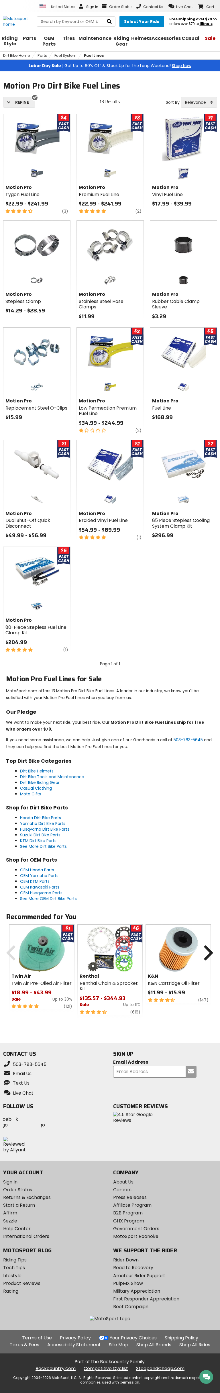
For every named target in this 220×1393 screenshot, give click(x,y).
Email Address (130, 1062)
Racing (10, 1291)
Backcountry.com (56, 1368)
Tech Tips (14, 1267)
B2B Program (128, 1213)
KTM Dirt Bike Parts (38, 841)
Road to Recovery (133, 1267)
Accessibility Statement (74, 1344)
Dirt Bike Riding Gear (40, 782)
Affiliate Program (132, 1205)
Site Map (118, 1344)
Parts (42, 55)
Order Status (17, 1189)
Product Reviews (21, 1283)
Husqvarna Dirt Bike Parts (44, 829)
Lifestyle (12, 1275)
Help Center (17, 1228)
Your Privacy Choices (133, 1338)
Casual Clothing (36, 788)
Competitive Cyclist (106, 1368)
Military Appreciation (136, 1291)
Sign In (10, 1182)
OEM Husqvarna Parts (41, 893)
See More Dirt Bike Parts (43, 846)
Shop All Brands (153, 1344)
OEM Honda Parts (37, 870)
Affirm (10, 1213)
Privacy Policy (75, 1338)
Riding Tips (15, 1260)
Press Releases (130, 1197)
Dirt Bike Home (16, 55)
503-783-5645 (188, 740)
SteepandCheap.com (160, 1368)
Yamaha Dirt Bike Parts (42, 823)
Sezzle (10, 1221)
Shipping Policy (181, 1338)
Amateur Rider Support (139, 1275)
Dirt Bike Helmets (37, 771)
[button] (181, 6)
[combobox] (199, 102)
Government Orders (136, 1228)
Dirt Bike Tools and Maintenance (52, 777)
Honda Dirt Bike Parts (40, 818)
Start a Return (19, 1205)
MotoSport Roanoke (135, 1236)
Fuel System (65, 55)
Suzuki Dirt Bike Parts (40, 835)
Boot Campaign (130, 1306)
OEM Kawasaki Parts (39, 887)
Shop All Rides (194, 1344)
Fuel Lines (94, 55)
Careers (122, 1189)
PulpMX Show (128, 1283)
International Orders (26, 1236)
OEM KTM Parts (35, 881)
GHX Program (128, 1221)
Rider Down (126, 1260)
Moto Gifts (30, 794)
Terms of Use (37, 1338)
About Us (123, 1182)
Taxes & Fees (24, 1344)
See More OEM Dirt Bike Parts (48, 898)
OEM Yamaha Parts (39, 876)
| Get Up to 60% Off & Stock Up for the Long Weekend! (110, 66)
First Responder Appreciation (146, 1299)
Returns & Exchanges (27, 1197)
